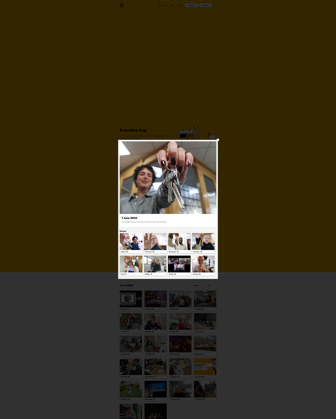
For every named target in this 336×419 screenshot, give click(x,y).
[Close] (218, 139)
